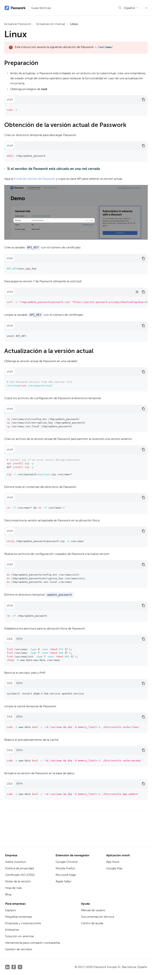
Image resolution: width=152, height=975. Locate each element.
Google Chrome (67, 862)
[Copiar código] (143, 100)
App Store (112, 862)
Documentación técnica (97, 916)
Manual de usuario (93, 910)
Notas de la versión (18, 881)
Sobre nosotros (15, 862)
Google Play (114, 868)
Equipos (10, 910)
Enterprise (12, 929)
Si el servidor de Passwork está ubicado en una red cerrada (53, 169)
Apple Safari (63, 881)
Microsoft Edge (66, 875)
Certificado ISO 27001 (20, 875)
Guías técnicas (41, 8)
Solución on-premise (19, 936)
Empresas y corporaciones (23, 923)
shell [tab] (10, 99)
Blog (8, 894)
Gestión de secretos (18, 949)
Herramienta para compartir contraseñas (32, 942)
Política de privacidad (19, 868)
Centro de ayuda (92, 923)
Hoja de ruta (13, 888)
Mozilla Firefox (65, 868)
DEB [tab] (9, 639)
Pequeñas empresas (18, 916)
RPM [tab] (19, 639)
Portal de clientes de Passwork (34, 178)
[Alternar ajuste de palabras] (137, 292)
